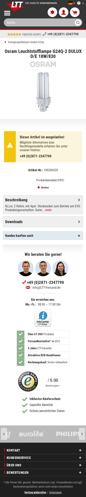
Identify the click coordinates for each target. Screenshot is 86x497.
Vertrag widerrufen (35, 492)
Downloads (14, 221)
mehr (48, 210)
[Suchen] (77, 22)
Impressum (55, 492)
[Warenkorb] (75, 12)
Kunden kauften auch (19, 236)
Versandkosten (64, 482)
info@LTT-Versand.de (46, 287)
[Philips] (61, 434)
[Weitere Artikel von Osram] (43, 64)
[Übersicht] (5, 42)
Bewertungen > (53, 385)
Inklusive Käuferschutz (45, 399)
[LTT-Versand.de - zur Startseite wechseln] (15, 7)
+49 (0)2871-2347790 (63, 34)
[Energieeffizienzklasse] (28, 180)
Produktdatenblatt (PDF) (50, 180)
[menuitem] (66, 3)
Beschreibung (16, 199)
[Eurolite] (24, 434)
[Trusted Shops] (28, 381)
